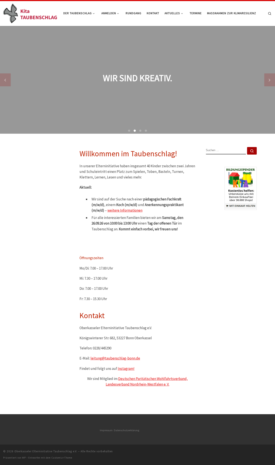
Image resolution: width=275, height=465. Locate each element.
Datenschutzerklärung (126, 430)
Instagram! (126, 368)
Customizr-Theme (61, 457)
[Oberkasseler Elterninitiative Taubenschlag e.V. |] (30, 12)
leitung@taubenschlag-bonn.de (115, 358)
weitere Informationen (124, 210)
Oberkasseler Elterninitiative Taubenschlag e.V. (45, 451)
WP (24, 457)
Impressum (107, 430)
